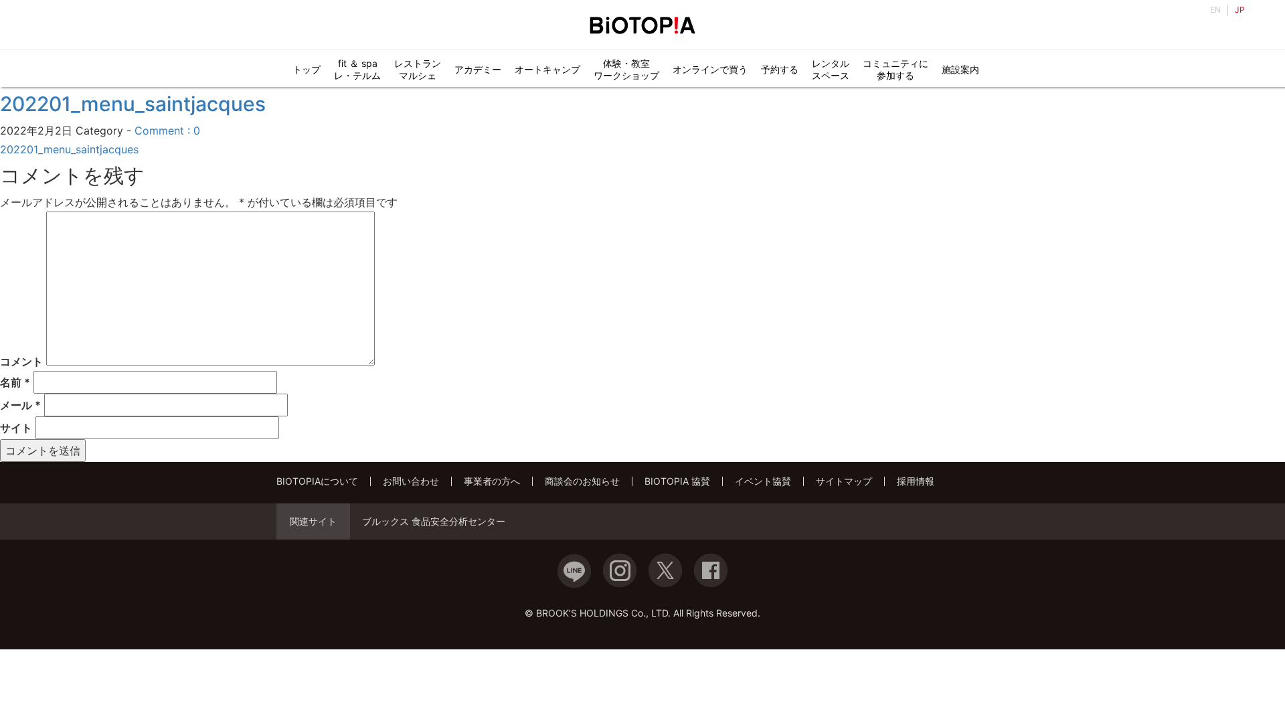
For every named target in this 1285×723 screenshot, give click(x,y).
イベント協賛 (763, 481)
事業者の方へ (492, 481)
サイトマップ (844, 481)
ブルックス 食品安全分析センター (433, 521)
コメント (21, 361)
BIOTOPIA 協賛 (677, 481)
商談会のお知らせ (582, 481)
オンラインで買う (710, 69)
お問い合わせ (411, 481)
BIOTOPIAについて (317, 481)
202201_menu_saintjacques (133, 104)
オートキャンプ (547, 69)
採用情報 (915, 481)
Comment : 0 (167, 130)
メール (20, 405)
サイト (16, 427)
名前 (15, 382)
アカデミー (477, 69)
